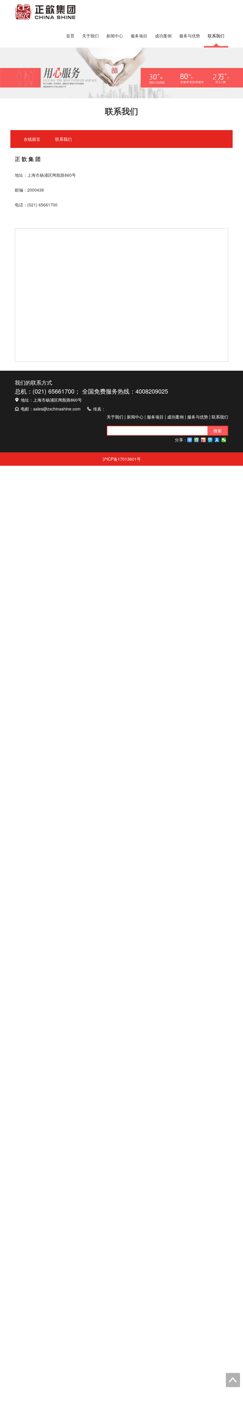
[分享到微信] (223, 440)
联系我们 (216, 36)
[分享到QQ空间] (196, 440)
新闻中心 (114, 36)
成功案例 (163, 36)
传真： (99, 409)
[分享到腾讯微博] (210, 440)
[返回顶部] (233, 1380)
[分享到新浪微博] (203, 440)
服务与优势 (189, 36)
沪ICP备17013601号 (122, 459)
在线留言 (32, 139)
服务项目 (139, 36)
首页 (70, 36)
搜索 (217, 431)
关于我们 (90, 36)
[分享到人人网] (217, 440)
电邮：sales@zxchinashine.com (51, 409)
